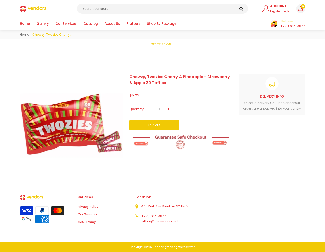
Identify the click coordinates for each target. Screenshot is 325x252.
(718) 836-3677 (154, 216)
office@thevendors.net (160, 221)
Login (286, 11)
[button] (300, 8)
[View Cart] (274, 23)
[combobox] (162, 9)
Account (278, 6)
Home (24, 34)
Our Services (87, 214)
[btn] (241, 9)
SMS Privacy (87, 221)
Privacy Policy (88, 206)
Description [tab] (161, 44)
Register (275, 11)
